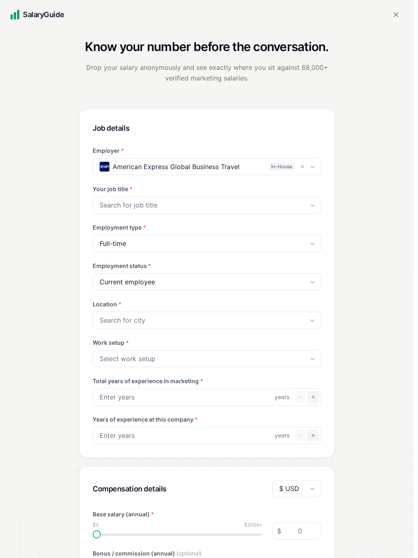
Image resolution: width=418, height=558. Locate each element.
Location (107, 304)
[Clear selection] (302, 167)
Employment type (119, 227)
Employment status (122, 265)
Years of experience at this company (145, 419)
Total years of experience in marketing (148, 380)
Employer (108, 150)
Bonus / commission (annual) (147, 553)
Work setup (111, 342)
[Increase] (313, 397)
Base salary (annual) (123, 514)
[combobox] (207, 205)
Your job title (113, 188)
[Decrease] (300, 397)
